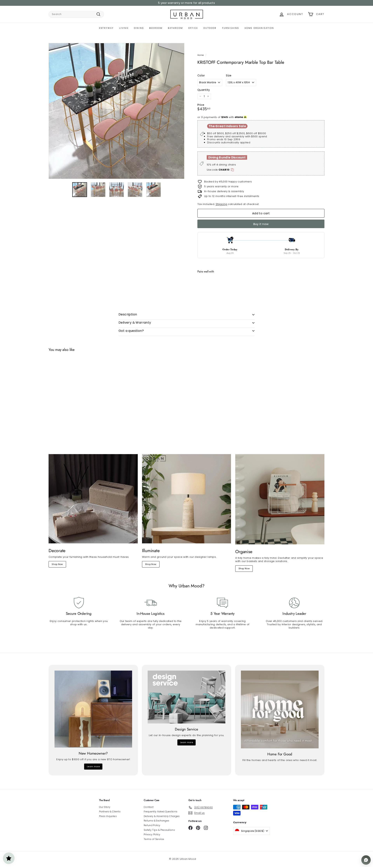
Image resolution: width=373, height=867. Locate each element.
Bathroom (175, 28)
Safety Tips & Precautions (159, 830)
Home (200, 55)
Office (193, 28)
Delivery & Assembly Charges (162, 816)
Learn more (93, 766)
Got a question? (131, 330)
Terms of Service (154, 839)
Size (228, 75)
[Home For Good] (280, 709)
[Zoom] (116, 111)
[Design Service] (186, 697)
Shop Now (57, 564)
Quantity (203, 90)
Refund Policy (152, 825)
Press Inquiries (108, 816)
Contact (148, 807)
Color (201, 75)
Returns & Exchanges (156, 820)
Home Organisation (259, 28)
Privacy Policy (152, 834)
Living (123, 28)
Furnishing (230, 28)
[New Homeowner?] (93, 709)
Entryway (106, 28)
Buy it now (261, 224)
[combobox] (76, 14)
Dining (139, 28)
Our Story (104, 807)
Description (128, 314)
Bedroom (155, 28)
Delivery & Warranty (135, 322)
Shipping (221, 204)
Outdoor (209, 28)
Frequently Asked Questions (160, 811)
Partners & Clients (109, 811)
